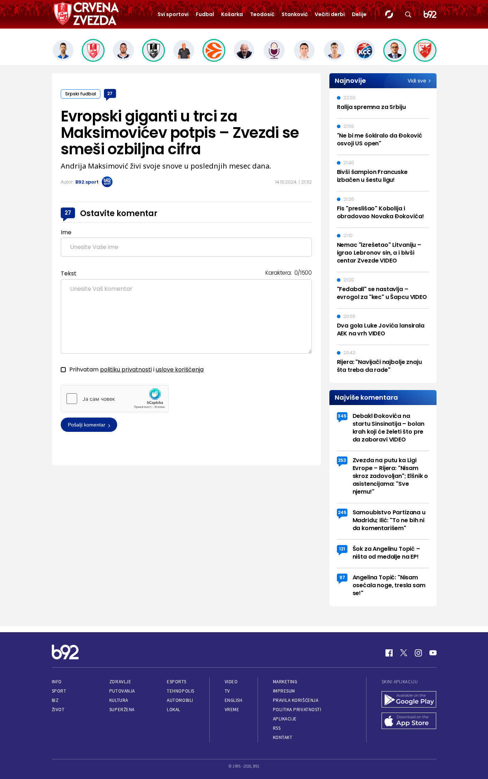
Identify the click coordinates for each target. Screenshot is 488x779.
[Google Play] (409, 700)
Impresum (284, 691)
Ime (66, 232)
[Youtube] (433, 652)
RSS (277, 728)
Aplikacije (285, 719)
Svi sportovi (173, 14)
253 (342, 460)
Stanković (295, 14)
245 (342, 512)
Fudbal (205, 14)
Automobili (180, 700)
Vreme (232, 709)
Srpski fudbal (80, 93)
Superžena (122, 709)
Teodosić (262, 14)
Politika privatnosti (297, 709)
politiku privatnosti (126, 369)
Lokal (173, 709)
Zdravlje (120, 682)
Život (58, 709)
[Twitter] (403, 652)
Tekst (68, 273)
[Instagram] (418, 652)
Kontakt (283, 737)
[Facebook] (389, 652)
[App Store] (409, 721)
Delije (359, 14)
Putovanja (122, 691)
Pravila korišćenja (296, 700)
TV (227, 691)
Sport (59, 691)
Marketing (285, 682)
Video (231, 682)
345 (342, 416)
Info (57, 682)
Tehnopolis (180, 691)
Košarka (232, 14)
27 (110, 93)
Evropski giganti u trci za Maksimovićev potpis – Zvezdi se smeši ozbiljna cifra (180, 133)
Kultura (118, 700)
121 (342, 549)
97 (342, 577)
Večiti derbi (330, 14)
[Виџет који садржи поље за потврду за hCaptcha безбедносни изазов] (115, 398)
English (234, 700)
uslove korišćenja (180, 369)
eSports (176, 682)
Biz (55, 700)
